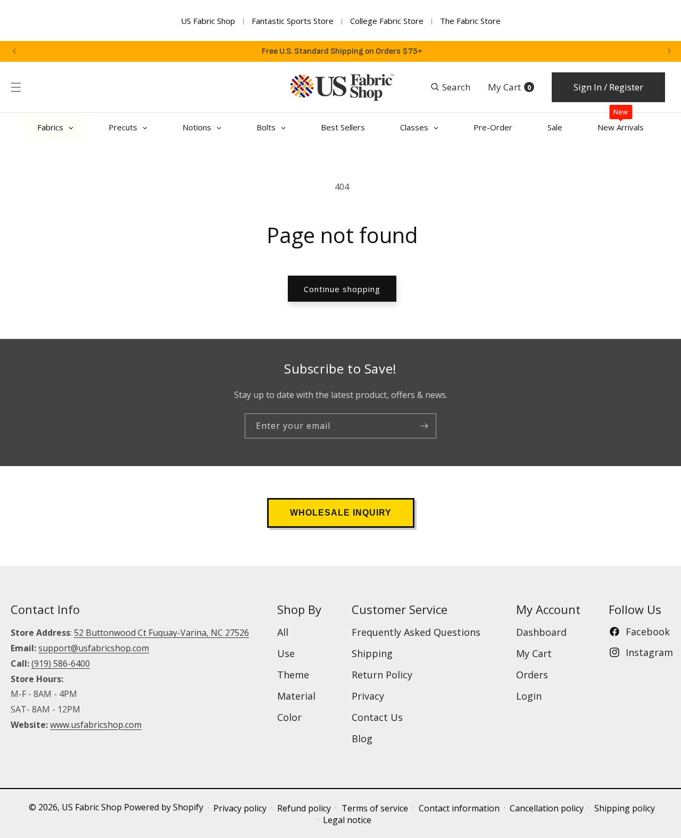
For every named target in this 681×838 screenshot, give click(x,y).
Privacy (368, 696)
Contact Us (377, 717)
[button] (16, 87)
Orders (532, 674)
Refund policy (304, 808)
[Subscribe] (424, 425)
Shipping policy (624, 808)
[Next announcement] (669, 51)
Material (296, 696)
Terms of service (375, 808)
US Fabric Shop (208, 21)
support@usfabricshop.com (93, 648)
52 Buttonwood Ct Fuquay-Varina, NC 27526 (161, 632)
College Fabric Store (386, 21)
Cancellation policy (547, 808)
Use (286, 653)
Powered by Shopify (163, 807)
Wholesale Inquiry (341, 512)
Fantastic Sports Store (293, 21)
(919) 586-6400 (60, 663)
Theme (293, 674)
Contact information (459, 808)
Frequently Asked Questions (416, 632)
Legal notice (347, 820)
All (282, 632)
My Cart (534, 653)
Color (289, 717)
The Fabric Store (470, 21)
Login (529, 696)
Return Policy (382, 674)
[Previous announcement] (14, 51)
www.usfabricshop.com (96, 725)
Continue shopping (342, 289)
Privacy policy (240, 808)
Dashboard (541, 632)
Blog (362, 738)
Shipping (372, 653)
